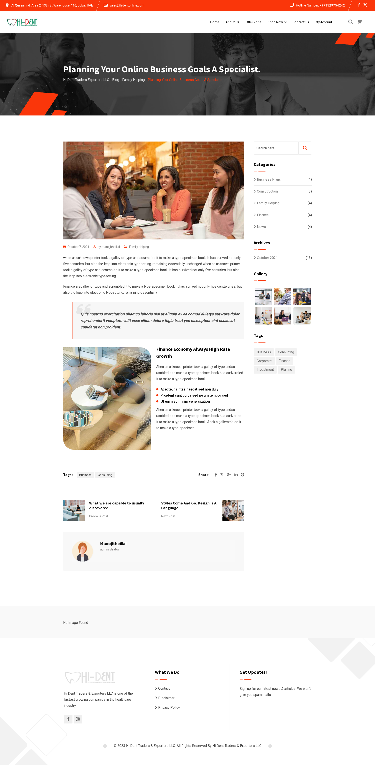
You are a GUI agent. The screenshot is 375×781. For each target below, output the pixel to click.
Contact (164, 688)
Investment (265, 369)
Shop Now (275, 22)
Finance (263, 215)
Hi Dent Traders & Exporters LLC (237, 746)
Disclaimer (166, 698)
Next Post (168, 516)
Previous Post (98, 516)
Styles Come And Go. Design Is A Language (188, 505)
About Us (232, 22)
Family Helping (139, 247)
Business (85, 475)
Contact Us (301, 22)
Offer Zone (253, 22)
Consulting (105, 475)
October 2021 (267, 258)
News (261, 227)
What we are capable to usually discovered (116, 505)
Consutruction (267, 191)
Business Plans (269, 179)
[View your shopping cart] (359, 22)
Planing (286, 369)
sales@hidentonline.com (126, 5)
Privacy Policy (169, 707)
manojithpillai (111, 247)
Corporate (264, 361)
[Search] (350, 22)
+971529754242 (332, 5)
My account (324, 22)
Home (214, 22)
